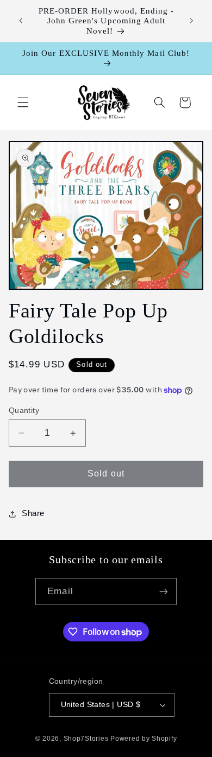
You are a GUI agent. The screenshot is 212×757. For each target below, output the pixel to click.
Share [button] (33, 513)
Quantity (24, 410)
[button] (22, 102)
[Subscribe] (163, 591)
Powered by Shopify (143, 738)
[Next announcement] (191, 21)
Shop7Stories (86, 738)
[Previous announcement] (21, 21)
